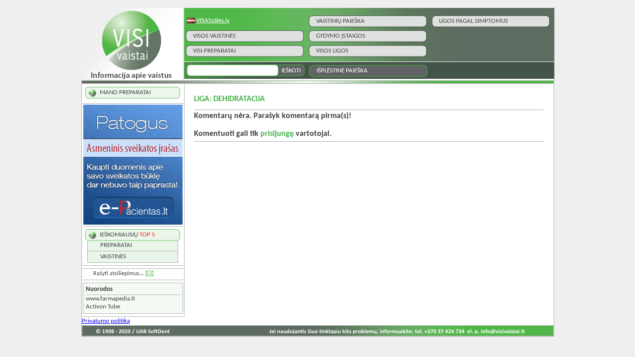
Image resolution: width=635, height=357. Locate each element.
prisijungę (277, 134)
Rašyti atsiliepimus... (118, 274)
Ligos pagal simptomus (473, 21)
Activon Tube (103, 306)
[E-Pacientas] (133, 223)
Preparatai (116, 245)
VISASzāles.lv (213, 20)
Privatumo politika (106, 321)
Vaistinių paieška (340, 21)
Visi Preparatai (214, 51)
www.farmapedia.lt (110, 299)
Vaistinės (113, 256)
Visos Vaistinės (214, 36)
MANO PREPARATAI (125, 92)
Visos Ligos (332, 51)
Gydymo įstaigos (340, 36)
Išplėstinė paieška (342, 70)
